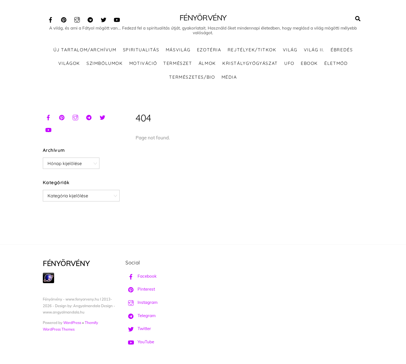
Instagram (146, 302)
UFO (289, 63)
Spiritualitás (141, 49)
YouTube (145, 341)
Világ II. (314, 49)
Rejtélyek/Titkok (252, 49)
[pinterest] (63, 19)
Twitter (143, 328)
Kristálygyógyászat (250, 63)
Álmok (207, 63)
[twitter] (103, 19)
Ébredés (342, 49)
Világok (69, 63)
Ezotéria (209, 49)
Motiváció (143, 63)
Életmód (336, 63)
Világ (290, 49)
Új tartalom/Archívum (85, 49)
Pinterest (145, 289)
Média (229, 77)
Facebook (146, 276)
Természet (177, 63)
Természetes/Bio (192, 77)
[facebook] (50, 19)
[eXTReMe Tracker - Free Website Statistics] (48, 281)
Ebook (309, 63)
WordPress (72, 322)
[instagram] (77, 19)
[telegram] (90, 19)
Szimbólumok (104, 63)
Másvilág (178, 49)
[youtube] (116, 19)
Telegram (145, 315)
